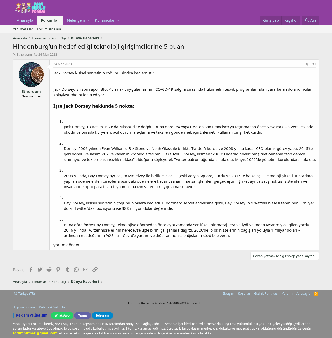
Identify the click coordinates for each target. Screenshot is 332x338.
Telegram (102, 315)
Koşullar (244, 293)
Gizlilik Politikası (266, 293)
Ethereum (24, 54)
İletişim (228, 293)
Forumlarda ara (49, 29)
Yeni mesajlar (23, 29)
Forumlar (50, 20)
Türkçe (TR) (26, 293)
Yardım (287, 293)
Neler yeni (76, 20)
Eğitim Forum (24, 307)
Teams (82, 315)
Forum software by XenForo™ (166, 303)
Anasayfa (25, 20)
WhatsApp (62, 315)
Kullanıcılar (105, 20)
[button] (88, 20)
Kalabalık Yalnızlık (52, 307)
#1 (314, 64)
